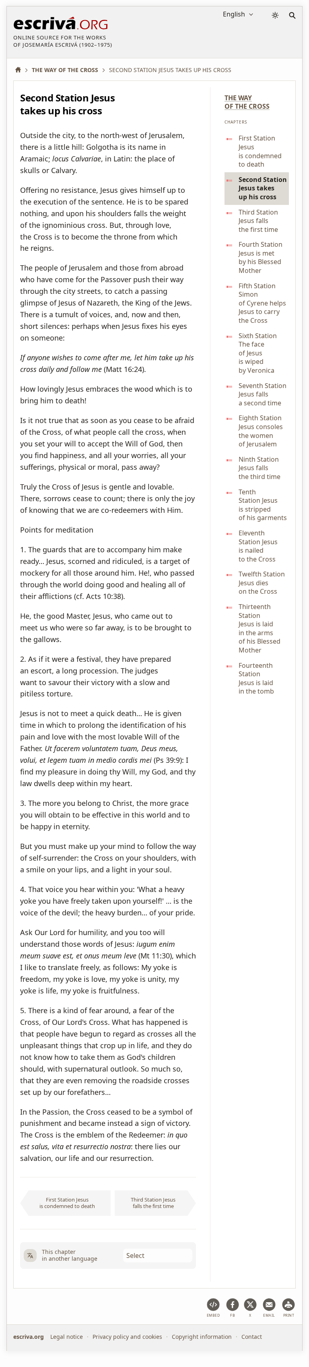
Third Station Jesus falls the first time (153, 1203)
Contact (251, 1336)
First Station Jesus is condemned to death (67, 1203)
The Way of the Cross (247, 102)
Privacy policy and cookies (127, 1336)
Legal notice (66, 1336)
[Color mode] (275, 15)
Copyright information (202, 1336)
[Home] (21, 70)
